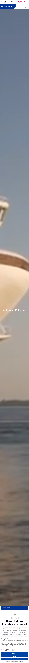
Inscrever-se (11, 2)
